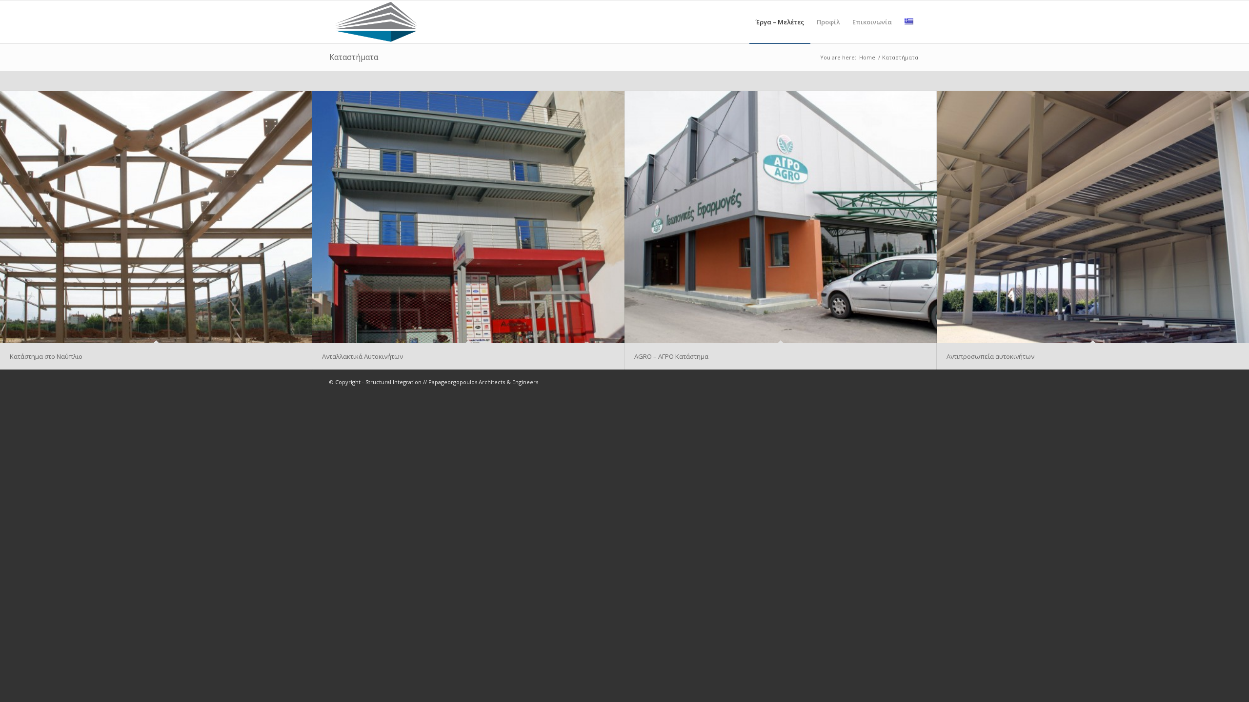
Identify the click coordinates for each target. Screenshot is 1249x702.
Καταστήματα (353, 57)
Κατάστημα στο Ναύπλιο (46, 356)
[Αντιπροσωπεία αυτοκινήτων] (1093, 217)
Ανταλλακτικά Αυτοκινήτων (362, 356)
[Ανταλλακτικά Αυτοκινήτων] (468, 217)
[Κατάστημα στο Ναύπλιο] (156, 217)
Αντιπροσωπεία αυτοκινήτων (990, 356)
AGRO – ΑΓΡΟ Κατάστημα (671, 356)
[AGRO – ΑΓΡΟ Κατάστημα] (780, 217)
